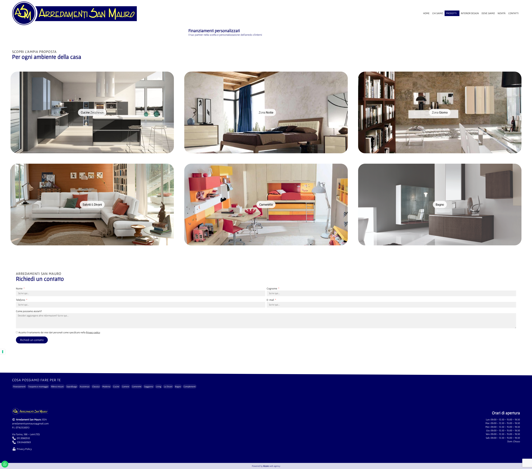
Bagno (178, 386)
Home (426, 13)
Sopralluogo (71, 386)
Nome (19, 288)
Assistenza (84, 386)
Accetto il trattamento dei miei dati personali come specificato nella (59, 332)
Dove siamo (488, 13)
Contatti (513, 13)
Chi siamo (437, 13)
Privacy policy (93, 332)
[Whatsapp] (4, 464)
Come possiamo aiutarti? (29, 311)
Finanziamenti (19, 386)
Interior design (470, 13)
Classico (95, 386)
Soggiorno (148, 386)
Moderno (106, 386)
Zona (266, 112)
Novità (502, 13)
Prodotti (451, 13)
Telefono (21, 300)
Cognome (272, 288)
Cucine (116, 386)
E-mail (270, 300)
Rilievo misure (57, 386)
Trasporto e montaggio (38, 386)
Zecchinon (92, 112)
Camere (125, 386)
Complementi (189, 386)
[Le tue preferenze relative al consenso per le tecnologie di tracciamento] (2, 351)
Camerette (136, 386)
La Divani (168, 386)
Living (158, 386)
